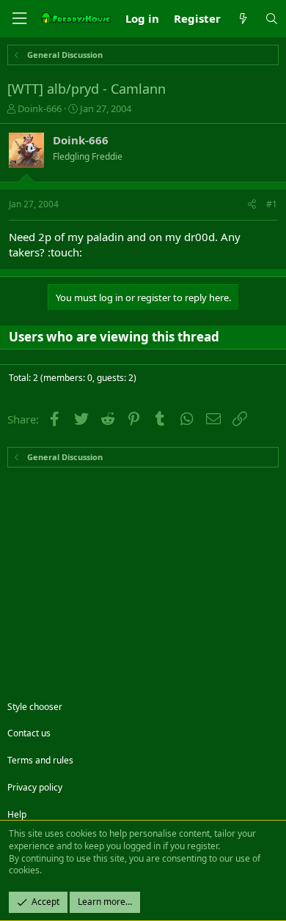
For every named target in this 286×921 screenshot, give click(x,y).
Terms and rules (40, 760)
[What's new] (242, 19)
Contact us (29, 733)
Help (16, 814)
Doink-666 (40, 108)
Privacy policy (34, 787)
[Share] (252, 204)
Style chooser (34, 706)
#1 (271, 204)
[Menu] (19, 18)
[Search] (271, 19)
